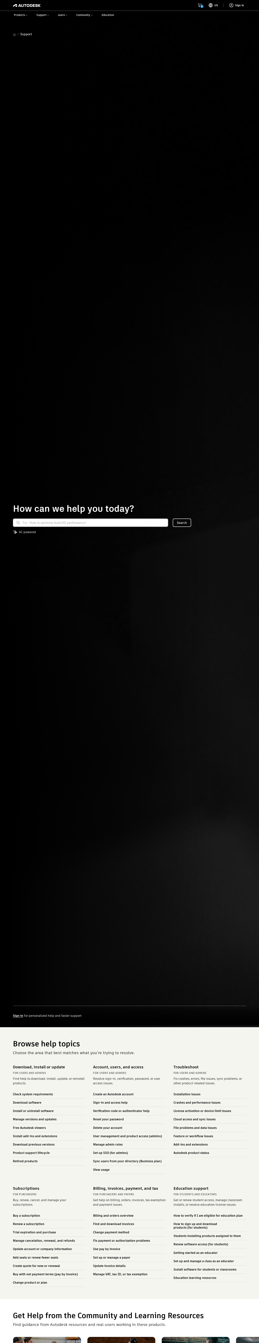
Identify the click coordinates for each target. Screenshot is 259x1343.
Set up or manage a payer (111, 1257)
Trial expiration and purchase (34, 1232)
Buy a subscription (26, 1215)
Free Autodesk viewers (29, 1128)
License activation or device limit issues (202, 1111)
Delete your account (107, 1128)
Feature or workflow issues (193, 1136)
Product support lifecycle (31, 1153)
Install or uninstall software (33, 1111)
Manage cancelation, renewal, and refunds (44, 1240)
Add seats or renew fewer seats (35, 1257)
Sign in (18, 1016)
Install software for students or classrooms (204, 1269)
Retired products (25, 1161)
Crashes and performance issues (197, 1102)
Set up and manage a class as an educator (203, 1261)
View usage (101, 1170)
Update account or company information (42, 1249)
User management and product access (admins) (127, 1136)
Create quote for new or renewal (36, 1266)
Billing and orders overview (113, 1215)
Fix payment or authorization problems (121, 1240)
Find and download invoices (113, 1224)
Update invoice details (109, 1266)
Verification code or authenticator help (121, 1111)
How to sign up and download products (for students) (195, 1226)
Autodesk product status (191, 1153)
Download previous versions (34, 1144)
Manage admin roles (108, 1144)
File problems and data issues (195, 1128)
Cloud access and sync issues (194, 1119)
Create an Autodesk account (113, 1094)
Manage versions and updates (35, 1119)
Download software (27, 1102)
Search (182, 523)
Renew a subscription (28, 1224)
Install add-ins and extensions (35, 1136)
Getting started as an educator (195, 1253)
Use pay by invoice (106, 1249)
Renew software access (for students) (200, 1244)
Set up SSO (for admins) (110, 1153)
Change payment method (111, 1232)
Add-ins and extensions (190, 1144)
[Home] (27, 5)
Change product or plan (30, 1282)
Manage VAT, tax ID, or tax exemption (120, 1274)
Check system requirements (33, 1094)
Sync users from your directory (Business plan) (127, 1161)
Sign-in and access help (110, 1102)
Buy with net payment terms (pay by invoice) (45, 1274)
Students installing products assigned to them (207, 1236)
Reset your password (108, 1119)
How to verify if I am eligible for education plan (208, 1215)
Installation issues (186, 1094)
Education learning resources (194, 1278)
